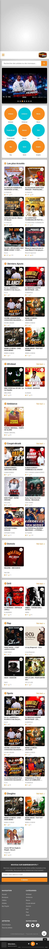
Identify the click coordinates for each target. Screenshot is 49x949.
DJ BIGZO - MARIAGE (32, 388)
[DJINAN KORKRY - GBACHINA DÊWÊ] (24, 85)
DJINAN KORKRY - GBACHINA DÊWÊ (10, 469)
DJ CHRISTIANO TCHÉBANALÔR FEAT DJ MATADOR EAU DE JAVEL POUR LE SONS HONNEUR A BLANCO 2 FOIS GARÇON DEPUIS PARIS (34, 219)
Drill (27, 909)
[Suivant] (43, 85)
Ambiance (29, 897)
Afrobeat (28, 894)
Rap (27, 912)
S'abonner (24, 880)
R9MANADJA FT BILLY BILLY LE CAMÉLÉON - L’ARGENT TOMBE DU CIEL (34, 779)
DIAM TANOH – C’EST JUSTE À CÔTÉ (11, 648)
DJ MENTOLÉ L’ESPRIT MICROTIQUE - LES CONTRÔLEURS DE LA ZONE (33, 289)
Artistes (4, 903)
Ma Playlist (5, 906)
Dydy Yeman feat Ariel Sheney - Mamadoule (32, 499)
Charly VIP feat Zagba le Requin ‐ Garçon (12, 849)
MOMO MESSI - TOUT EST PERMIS (34, 349)
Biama (28, 900)
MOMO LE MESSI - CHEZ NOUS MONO (12, 349)
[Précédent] (5, 85)
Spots (28, 915)
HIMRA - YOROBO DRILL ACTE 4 (33, 609)
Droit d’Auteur (6, 925)
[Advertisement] (24, 25)
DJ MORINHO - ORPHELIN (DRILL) (13, 609)
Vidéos (4, 900)
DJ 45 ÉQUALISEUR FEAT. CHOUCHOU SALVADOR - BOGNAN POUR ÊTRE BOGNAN (13, 779)
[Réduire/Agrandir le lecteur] (45, 939)
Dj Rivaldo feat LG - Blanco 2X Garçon (13, 219)
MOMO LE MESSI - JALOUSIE (31, 319)
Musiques (5, 897)
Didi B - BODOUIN (10, 678)
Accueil (4, 894)
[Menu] (3, 55)
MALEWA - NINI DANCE (12, 568)
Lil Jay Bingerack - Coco (33, 647)
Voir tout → (40, 364)
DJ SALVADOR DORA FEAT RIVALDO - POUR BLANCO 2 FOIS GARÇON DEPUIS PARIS (35, 189)
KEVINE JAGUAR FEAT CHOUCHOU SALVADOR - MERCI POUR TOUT (13, 319)
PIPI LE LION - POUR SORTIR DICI (35, 679)
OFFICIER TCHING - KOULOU (10, 529)
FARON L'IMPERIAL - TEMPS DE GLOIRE (14, 429)
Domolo (28, 906)
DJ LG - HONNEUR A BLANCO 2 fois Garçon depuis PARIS (12, 289)
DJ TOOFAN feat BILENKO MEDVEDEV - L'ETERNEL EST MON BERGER (34, 529)
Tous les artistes (7, 928)
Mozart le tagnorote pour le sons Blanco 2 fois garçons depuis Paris (34, 249)
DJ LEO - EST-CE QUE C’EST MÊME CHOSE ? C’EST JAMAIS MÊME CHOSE (14, 249)
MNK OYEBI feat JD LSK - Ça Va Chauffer (14, 389)
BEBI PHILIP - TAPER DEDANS (11, 499)
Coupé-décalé (30, 903)
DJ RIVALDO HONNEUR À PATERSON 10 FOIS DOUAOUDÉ (13, 189)
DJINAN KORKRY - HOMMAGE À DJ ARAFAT (34, 469)
